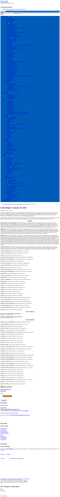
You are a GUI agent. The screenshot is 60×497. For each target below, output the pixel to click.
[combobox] (6, 7)
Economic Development (12, 67)
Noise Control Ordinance (9, 177)
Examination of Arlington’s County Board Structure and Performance (20, 44)
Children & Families (9, 162)
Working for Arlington (12, 29)
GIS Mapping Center (11, 97)
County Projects (8, 58)
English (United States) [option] (14, 9)
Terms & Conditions (12, 478)
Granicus (20, 479)
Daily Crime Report (7, 396)
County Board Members (12, 39)
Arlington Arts (10, 157)
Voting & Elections (8, 199)
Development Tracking (12, 96)
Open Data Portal (11, 98)
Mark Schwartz (10, 55)
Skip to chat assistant (4, 0)
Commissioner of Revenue (12, 60)
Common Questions (4, 433)
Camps (9, 143)
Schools (6, 139)
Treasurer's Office (11, 78)
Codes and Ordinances (12, 116)
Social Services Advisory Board (13, 35)
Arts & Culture (10, 142)
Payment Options (11, 186)
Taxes (6, 179)
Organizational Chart (11, 49)
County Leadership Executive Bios (14, 48)
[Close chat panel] (1, 489)
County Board (7, 37)
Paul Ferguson (10, 57)
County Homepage (4, 478)
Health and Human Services (10, 165)
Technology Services (11, 77)
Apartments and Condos (12, 194)
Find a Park (10, 146)
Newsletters (10, 104)
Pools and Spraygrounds (12, 149)
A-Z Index (5, 201)
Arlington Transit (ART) (12, 131)
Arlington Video (11, 102)
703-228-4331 (3, 391)
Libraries (9, 147)
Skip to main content (4, 2)
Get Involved (10, 42)
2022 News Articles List (19, 204)
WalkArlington (10, 136)
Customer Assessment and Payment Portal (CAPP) (17, 185)
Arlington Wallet (11, 20)
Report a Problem (4, 432)
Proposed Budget (11, 21)
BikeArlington (10, 132)
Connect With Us (11, 103)
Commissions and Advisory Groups (11, 31)
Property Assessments (12, 180)
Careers (6, 22)
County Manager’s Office (12, 65)
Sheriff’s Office (10, 76)
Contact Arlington (26, 478)
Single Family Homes (12, 196)
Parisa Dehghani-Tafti (12, 56)
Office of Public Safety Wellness (14, 90)
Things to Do (7, 141)
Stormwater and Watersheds (13, 127)
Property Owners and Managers (13, 195)
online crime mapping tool (29, 215)
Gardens (9, 125)
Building (6, 115)
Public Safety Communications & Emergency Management (18, 75)
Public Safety (7, 81)
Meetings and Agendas (12, 40)
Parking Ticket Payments (12, 189)
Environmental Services (12, 69)
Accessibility (3, 439)
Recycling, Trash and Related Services (15, 128)
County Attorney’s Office (12, 62)
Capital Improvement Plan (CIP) (13, 19)
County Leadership (8, 46)
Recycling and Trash (9, 193)
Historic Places (10, 161)
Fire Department (11, 68)
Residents (4, 154)
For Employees (3, 438)
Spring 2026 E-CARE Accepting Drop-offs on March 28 (18, 113)
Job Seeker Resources (12, 24)
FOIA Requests (3, 437)
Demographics (10, 95)
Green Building (10, 118)
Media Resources (11, 106)
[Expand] (18, 31)
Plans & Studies (8, 114)
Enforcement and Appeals (12, 117)
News (6, 99)
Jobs (1, 434)
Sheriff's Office (10, 87)
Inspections (10, 120)
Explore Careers (10, 23)
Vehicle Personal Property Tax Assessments (16, 183)
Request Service (3, 430)
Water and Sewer (11, 190)
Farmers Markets (11, 145)
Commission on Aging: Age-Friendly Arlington (16, 32)
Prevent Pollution (11, 126)
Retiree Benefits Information (13, 26)
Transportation (7, 130)
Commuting (10, 133)
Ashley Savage (3, 390)
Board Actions (10, 41)
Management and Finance (12, 72)
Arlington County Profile (12, 94)
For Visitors (10, 159)
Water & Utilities (8, 198)
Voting (6, 91)
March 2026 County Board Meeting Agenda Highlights (18, 112)
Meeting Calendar (8, 80)
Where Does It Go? (11, 197)
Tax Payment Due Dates (12, 187)
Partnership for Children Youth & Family (15, 163)
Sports (9, 151)
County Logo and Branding (13, 111)
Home (3, 204)
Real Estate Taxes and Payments (13, 181)
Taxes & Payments (11, 188)
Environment (7, 123)
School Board (10, 50)
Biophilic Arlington (11, 34)
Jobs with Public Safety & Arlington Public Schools (17, 28)
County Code (10, 43)
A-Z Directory (3, 429)
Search (1, 12)
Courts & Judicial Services (12, 66)
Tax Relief (9, 182)
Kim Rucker (10, 52)
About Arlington (6, 92)
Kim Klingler (10, 54)
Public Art (9, 160)
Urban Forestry (10, 129)
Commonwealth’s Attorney (12, 84)
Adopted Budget (11, 18)
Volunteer (9, 89)
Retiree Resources (11, 25)
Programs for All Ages (12, 150)
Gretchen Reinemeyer (12, 53)
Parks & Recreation (11, 73)
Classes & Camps (8, 164)
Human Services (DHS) (12, 71)
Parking (9, 134)
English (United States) (14, 5)
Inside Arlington (10, 109)
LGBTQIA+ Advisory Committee (14, 36)
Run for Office (10, 172)
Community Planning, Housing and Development (17, 61)
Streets (9, 135)
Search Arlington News (12, 108)
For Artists (9, 158)
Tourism (6, 140)
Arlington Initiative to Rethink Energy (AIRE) (16, 124)
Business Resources (6, 200)
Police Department (11, 74)
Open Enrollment (11, 30)
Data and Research (8, 93)
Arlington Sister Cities (9, 152)
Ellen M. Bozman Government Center (9, 409)
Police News (10, 110)
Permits (9, 121)
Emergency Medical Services (13, 70)
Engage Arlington (8, 79)
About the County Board (12, 38)
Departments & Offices (9, 59)
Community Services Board (13, 33)
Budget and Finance (9, 17)
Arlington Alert (10, 83)
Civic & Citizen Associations (13, 167)
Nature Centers (10, 148)
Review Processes (11, 122)
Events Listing (10, 107)
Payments (7, 184)
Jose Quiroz (10, 51)
